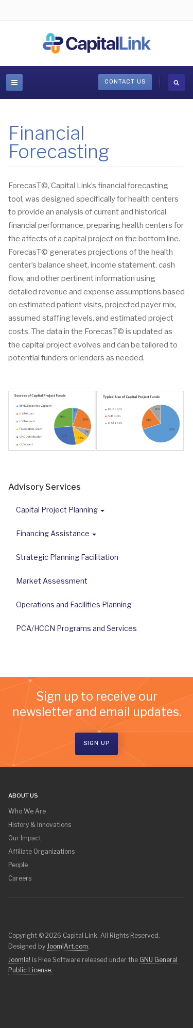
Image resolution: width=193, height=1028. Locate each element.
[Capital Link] (97, 43)
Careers (19, 878)
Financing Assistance (53, 533)
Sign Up (96, 743)
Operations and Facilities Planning (73, 604)
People (18, 865)
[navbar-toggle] (14, 82)
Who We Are (27, 811)
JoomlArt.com (67, 946)
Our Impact (24, 838)
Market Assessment (51, 580)
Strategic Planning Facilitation (67, 557)
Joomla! (19, 960)
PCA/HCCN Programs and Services (76, 628)
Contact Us (125, 81)
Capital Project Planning (57, 509)
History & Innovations (39, 824)
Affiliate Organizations (41, 851)
